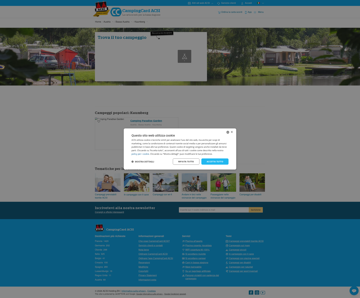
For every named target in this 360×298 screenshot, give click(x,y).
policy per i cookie (140, 153)
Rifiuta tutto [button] (186, 161)
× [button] (232, 132)
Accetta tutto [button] (215, 161)
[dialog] (180, 149)
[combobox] (227, 132)
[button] (142, 161)
